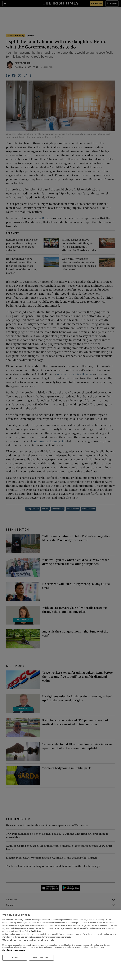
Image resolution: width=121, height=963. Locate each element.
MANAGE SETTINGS (41, 958)
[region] (60, 936)
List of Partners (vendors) (13, 950)
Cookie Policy (36, 931)
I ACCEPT (15, 958)
